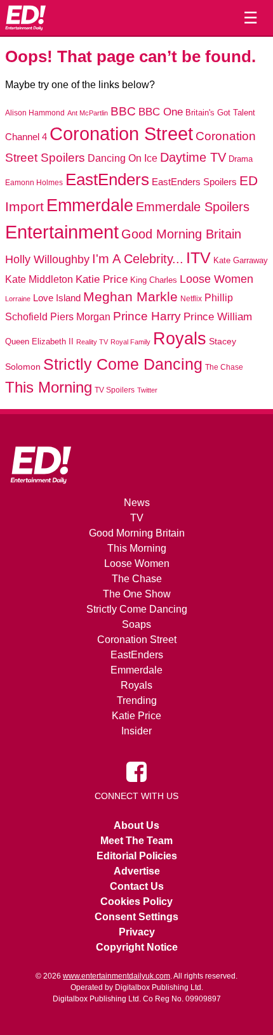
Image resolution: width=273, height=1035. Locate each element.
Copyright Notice (137, 947)
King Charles (153, 280)
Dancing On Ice (122, 158)
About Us (136, 825)
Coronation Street (121, 134)
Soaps (136, 624)
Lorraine (17, 299)
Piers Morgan (80, 316)
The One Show (137, 594)
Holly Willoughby (47, 259)
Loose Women (216, 278)
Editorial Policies (137, 855)
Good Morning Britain (181, 234)
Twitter (147, 390)
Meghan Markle (130, 296)
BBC (123, 111)
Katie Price (102, 279)
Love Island (57, 297)
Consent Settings (136, 916)
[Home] (25, 18)
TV (136, 517)
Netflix (191, 299)
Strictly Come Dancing (123, 364)
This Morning (48, 387)
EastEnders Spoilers (194, 181)
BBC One (160, 112)
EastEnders (107, 179)
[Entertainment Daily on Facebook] (136, 771)
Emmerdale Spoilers (193, 207)
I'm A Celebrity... (137, 259)
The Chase (224, 367)
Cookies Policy (136, 901)
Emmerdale (89, 205)
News (137, 502)
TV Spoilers (115, 390)
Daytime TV (193, 157)
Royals (179, 338)
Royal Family (130, 342)
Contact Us (137, 886)
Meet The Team (136, 840)
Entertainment (62, 231)
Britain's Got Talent (220, 112)
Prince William (217, 317)
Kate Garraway (240, 260)
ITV (198, 257)
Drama (241, 159)
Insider (136, 731)
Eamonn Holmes (34, 182)
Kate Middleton (39, 279)
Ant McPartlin (87, 113)
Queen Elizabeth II (39, 341)
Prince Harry (147, 316)
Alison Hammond (35, 112)
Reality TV (92, 342)
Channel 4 (26, 137)
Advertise (137, 871)
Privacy (137, 932)
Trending (137, 700)
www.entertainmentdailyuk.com (116, 976)
